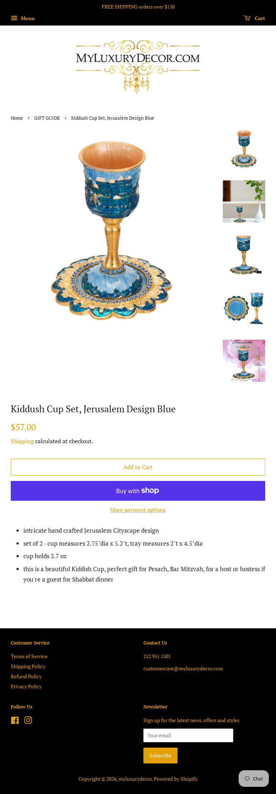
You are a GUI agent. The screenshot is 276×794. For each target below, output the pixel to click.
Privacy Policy (26, 686)
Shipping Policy (28, 666)
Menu (27, 18)
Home (17, 118)
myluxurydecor (135, 778)
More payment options (138, 509)
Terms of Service (29, 656)
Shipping (22, 441)
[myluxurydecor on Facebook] (15, 721)
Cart (259, 18)
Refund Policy (26, 676)
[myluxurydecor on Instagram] (28, 721)
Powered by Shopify (176, 778)
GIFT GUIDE (47, 118)
